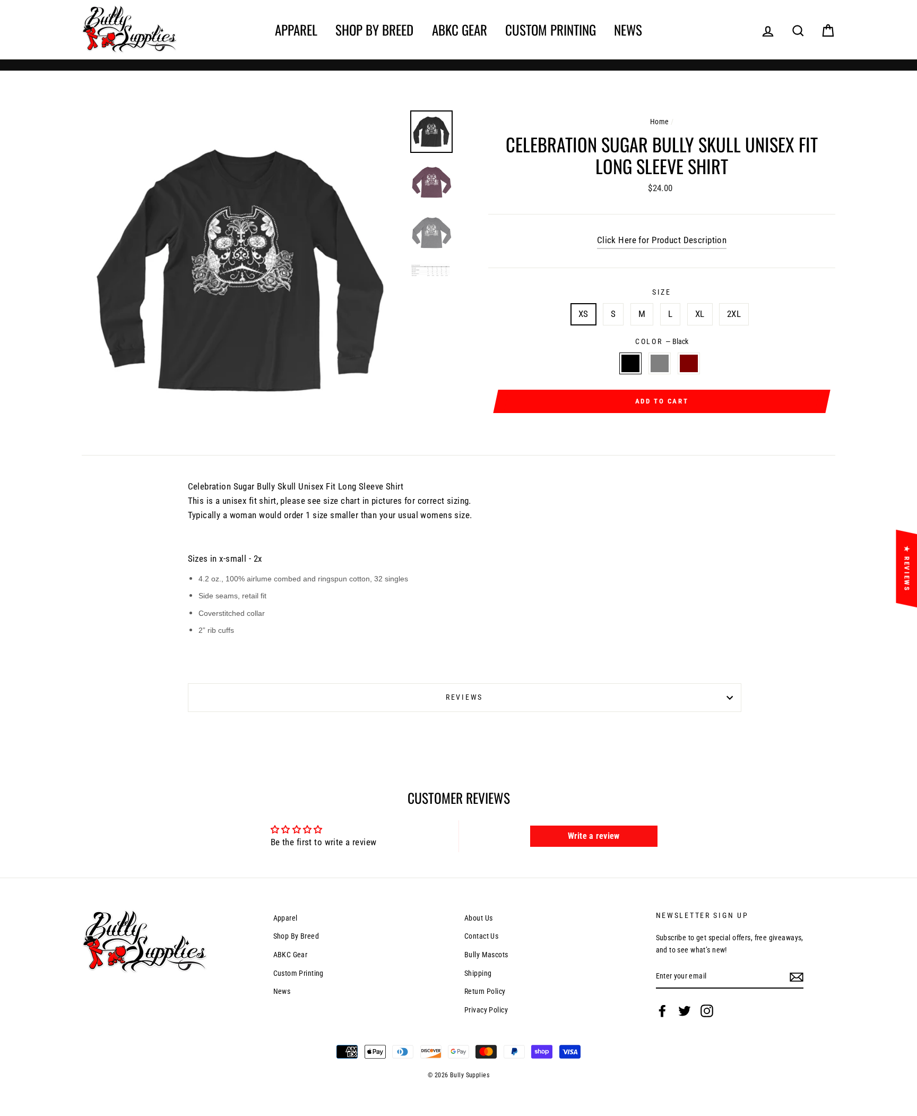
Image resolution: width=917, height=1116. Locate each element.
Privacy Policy (486, 1010)
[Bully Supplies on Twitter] (684, 1011)
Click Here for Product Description (661, 240)
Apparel (296, 29)
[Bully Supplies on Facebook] (662, 1011)
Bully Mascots (486, 954)
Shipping (477, 973)
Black (630, 363)
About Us (478, 918)
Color (661, 341)
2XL (734, 313)
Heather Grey (659, 363)
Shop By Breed (374, 29)
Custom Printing (550, 29)
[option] (242, 270)
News (628, 29)
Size (661, 292)
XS (583, 313)
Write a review (594, 836)
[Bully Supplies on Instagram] (706, 1011)
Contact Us (481, 936)
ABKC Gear (459, 29)
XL (700, 313)
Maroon (689, 363)
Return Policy (485, 991)
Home (659, 121)
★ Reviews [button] (907, 568)
